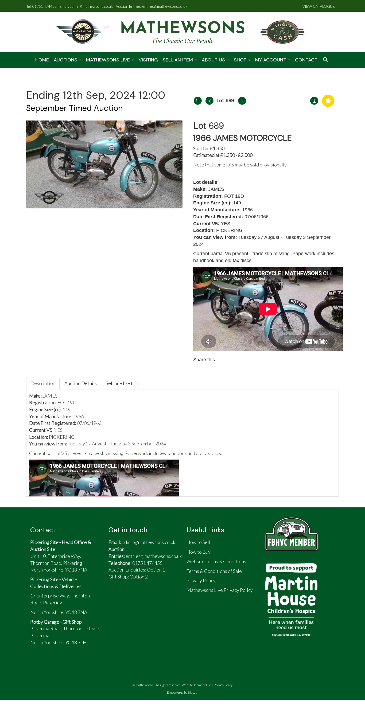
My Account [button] (271, 60)
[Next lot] (242, 100)
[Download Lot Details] (314, 100)
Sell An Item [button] (178, 60)
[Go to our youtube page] (140, 598)
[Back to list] (197, 100)
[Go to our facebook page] (115, 598)
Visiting (148, 60)
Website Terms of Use (196, 685)
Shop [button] (241, 60)
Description (42, 383)
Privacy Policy (223, 685)
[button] (326, 60)
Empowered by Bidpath (183, 692)
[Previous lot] (209, 100)
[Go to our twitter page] (128, 598)
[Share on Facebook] (224, 359)
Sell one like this (122, 383)
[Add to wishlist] (328, 100)
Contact (306, 60)
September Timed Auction (74, 108)
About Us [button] (214, 60)
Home (42, 60)
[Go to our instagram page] (247, 359)
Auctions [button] (66, 60)
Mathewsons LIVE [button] (108, 60)
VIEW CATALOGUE (318, 6)
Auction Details (80, 383)
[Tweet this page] (235, 359)
